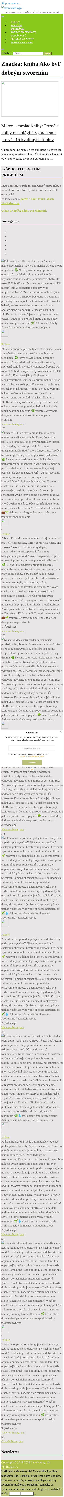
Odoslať (32, 762)
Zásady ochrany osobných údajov (32, 757)
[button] (31, 732)
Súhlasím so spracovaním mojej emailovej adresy (29, 754)
